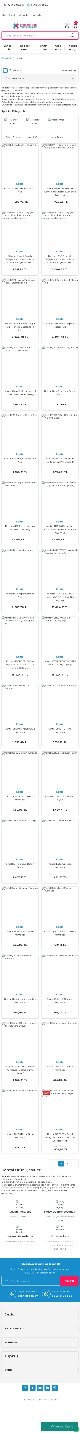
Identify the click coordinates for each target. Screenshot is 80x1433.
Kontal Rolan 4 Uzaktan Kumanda (60, 1068)
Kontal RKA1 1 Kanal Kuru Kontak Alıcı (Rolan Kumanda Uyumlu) (60, 191)
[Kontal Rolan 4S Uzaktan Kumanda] (20, 905)
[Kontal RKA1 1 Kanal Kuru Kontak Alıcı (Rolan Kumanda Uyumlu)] (60, 162)
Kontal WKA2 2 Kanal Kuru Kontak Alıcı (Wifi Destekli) (60, 460)
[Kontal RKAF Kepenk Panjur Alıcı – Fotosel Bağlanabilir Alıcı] (20, 297)
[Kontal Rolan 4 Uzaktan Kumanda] (60, 1040)
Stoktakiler (15, 70)
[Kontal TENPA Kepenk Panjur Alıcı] (20, 162)
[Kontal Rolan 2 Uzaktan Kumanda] (20, 770)
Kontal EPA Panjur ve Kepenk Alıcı (20, 460)
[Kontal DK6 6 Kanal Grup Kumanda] (20, 1107)
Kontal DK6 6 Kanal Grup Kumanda (20, 1136)
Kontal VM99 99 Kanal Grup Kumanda (20, 730)
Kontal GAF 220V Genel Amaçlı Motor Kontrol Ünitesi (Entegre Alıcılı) (60, 1137)
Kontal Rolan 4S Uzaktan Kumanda (20, 933)
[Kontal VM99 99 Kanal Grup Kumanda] (20, 702)
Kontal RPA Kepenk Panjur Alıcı (20, 595)
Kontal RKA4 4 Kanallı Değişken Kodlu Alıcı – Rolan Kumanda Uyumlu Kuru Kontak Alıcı (60, 259)
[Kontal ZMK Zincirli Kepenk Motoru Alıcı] (60, 297)
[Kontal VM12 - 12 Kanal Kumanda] (60, 702)
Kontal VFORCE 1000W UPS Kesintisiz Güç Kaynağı (60, 663)
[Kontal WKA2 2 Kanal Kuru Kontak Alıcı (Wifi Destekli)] (60, 432)
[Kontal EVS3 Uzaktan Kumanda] (60, 837)
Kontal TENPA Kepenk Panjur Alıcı (20, 190)
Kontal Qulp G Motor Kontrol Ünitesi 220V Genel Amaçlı (20, 393)
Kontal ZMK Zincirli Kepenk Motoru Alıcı (60, 325)
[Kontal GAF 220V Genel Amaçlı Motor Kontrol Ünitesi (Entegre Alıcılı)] (60, 1107)
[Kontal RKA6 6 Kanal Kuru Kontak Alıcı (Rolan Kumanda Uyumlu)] (60, 499)
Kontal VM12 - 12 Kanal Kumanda (60, 730)
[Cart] (75, 26)
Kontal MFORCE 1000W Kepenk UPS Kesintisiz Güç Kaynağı (60, 597)
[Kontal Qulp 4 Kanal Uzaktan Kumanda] (60, 905)
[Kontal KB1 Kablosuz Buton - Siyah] (60, 770)
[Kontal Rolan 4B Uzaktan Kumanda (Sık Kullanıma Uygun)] (20, 1040)
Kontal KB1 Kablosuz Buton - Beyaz (20, 865)
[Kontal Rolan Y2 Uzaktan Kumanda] (60, 972)
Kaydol (69, 1280)
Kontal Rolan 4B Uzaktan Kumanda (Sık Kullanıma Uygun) (20, 1070)
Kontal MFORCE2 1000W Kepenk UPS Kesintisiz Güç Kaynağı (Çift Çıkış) (20, 664)
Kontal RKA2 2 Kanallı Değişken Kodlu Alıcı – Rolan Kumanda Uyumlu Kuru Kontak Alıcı (20, 259)
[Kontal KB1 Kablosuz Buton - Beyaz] (20, 837)
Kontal (19, 58)
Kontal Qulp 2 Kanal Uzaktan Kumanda (20, 1001)
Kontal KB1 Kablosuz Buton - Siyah (60, 798)
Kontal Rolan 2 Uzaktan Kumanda (20, 798)
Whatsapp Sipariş (62, 1426)
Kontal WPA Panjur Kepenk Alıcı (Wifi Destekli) (20, 528)
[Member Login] (67, 26)
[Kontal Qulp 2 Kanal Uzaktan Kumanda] (20, 972)
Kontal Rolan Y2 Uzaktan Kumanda (60, 1001)
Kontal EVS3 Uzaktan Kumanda (60, 865)
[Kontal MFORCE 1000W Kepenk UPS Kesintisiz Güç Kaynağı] (60, 567)
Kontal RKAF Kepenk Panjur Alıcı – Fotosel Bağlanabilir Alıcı (20, 326)
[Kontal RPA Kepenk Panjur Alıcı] (20, 567)
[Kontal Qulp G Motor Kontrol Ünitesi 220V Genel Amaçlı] (20, 364)
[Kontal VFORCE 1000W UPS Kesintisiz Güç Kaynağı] (60, 634)
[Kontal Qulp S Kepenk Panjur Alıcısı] (60, 364)
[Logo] (25, 26)
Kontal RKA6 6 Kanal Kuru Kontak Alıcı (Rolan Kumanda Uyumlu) (60, 529)
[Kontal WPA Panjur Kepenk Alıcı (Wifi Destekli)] (20, 499)
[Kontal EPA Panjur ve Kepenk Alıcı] (20, 432)
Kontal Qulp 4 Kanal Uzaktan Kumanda (60, 933)
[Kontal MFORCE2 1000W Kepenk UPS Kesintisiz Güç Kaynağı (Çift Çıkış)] (20, 634)
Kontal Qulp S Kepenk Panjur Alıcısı (60, 393)
